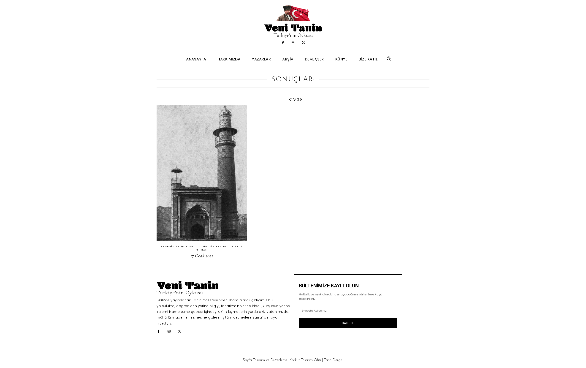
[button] (388, 58)
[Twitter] (303, 43)
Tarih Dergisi (333, 360)
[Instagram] (293, 43)
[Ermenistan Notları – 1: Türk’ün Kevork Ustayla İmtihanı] (202, 173)
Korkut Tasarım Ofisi (305, 360)
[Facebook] (283, 43)
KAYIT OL (348, 323)
